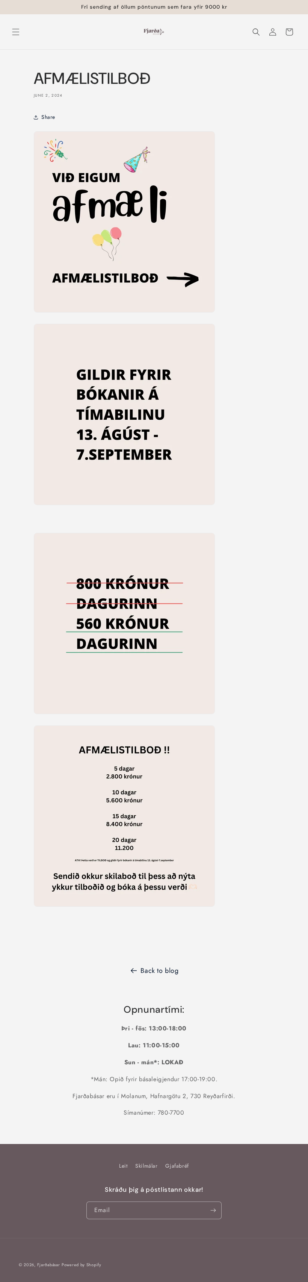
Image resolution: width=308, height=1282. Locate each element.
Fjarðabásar (48, 1265)
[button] (16, 32)
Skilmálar (146, 1166)
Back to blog (159, 971)
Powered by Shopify (81, 1265)
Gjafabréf (177, 1166)
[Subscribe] (213, 1210)
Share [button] (48, 117)
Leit (123, 1166)
